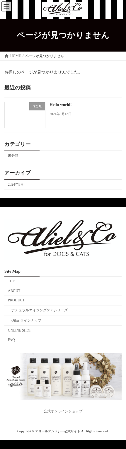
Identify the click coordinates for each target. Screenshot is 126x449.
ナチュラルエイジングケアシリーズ (39, 310)
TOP (11, 281)
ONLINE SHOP (19, 330)
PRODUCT (16, 300)
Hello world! (61, 105)
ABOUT (14, 291)
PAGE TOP (117, 428)
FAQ (11, 340)
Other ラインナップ (26, 320)
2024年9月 (16, 184)
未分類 (13, 155)
